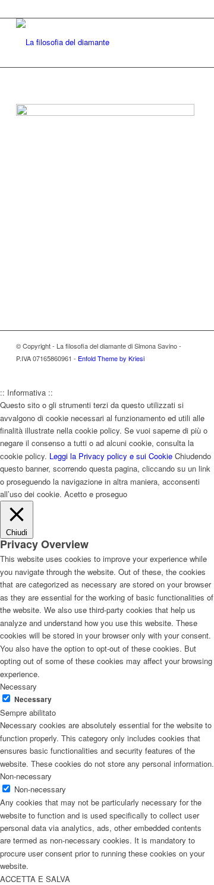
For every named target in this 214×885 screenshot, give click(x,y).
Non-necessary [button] (26, 776)
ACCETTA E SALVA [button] (35, 878)
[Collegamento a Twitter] (153, 371)
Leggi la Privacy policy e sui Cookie (110, 456)
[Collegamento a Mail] (189, 371)
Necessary (33, 699)
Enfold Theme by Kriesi (111, 358)
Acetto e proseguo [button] (95, 494)
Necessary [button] (18, 686)
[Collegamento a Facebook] (171, 371)
